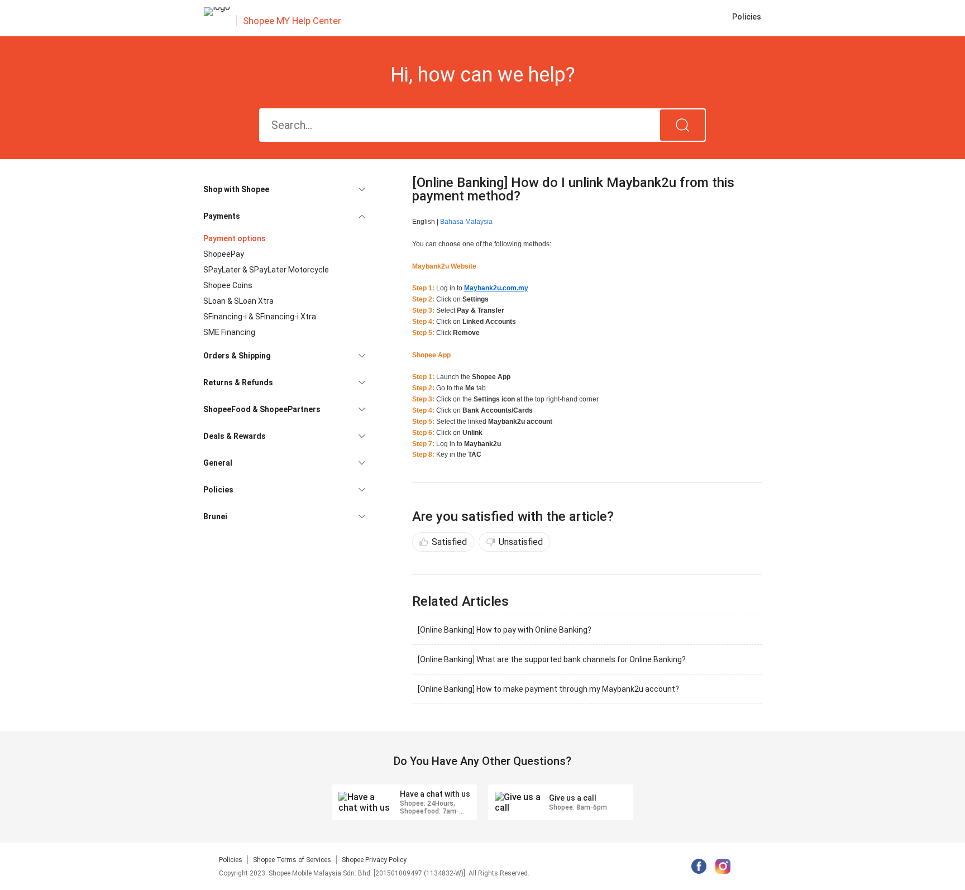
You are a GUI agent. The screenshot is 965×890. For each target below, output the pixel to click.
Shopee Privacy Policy (374, 860)
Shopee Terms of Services (292, 860)
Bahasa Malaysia (466, 222)
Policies (230, 860)
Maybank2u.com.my (496, 288)
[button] (284, 189)
